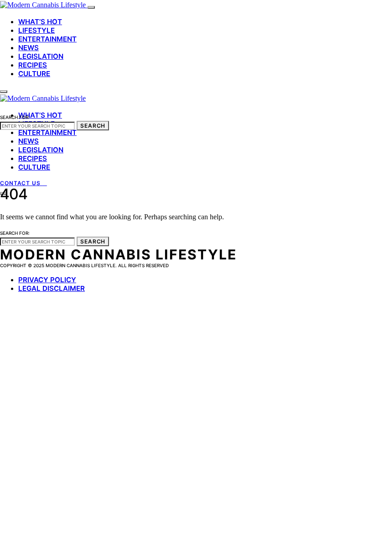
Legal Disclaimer (51, 288)
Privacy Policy (47, 279)
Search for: (15, 117)
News (28, 47)
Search (92, 125)
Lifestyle (36, 30)
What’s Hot (40, 21)
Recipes (32, 65)
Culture (34, 73)
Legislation (40, 56)
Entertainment (47, 39)
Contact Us (21, 183)
